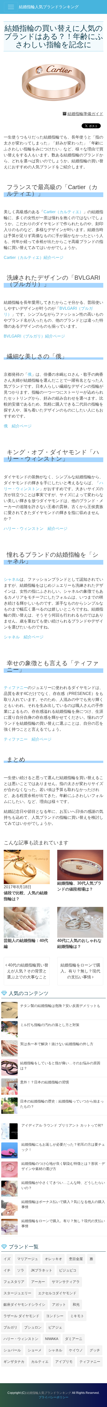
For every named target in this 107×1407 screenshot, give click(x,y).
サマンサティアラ (66, 1282)
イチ (6, 1270)
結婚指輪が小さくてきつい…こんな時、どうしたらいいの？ (63, 1185)
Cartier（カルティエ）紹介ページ (33, 257)
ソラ (20, 1270)
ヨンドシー (54, 1316)
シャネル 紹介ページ (24, 637)
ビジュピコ (67, 1270)
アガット (59, 1304)
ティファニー (16, 688)
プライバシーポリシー (53, 1397)
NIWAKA (51, 1339)
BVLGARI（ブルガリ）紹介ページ (34, 336)
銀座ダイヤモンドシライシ (24, 1304)
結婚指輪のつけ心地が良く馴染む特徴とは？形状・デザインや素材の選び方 (63, 1166)
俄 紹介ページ (18, 426)
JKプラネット (41, 1270)
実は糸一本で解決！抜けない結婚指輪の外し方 (56, 1044)
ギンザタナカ (13, 1362)
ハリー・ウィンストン (20, 1339)
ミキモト (77, 1316)
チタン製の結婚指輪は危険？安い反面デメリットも (60, 1006)
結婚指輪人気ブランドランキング (49, 7)
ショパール (12, 1350)
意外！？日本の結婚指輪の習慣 (44, 1082)
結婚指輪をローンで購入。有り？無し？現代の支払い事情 (80, 971)
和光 (76, 1304)
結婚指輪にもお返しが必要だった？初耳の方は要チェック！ (63, 1147)
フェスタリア (13, 1282)
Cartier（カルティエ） (63, 212)
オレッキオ (53, 1259)
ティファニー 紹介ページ (28, 739)
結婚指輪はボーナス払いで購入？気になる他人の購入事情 (63, 1204)
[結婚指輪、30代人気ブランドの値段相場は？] (80, 865)
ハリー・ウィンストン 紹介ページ (35, 528)
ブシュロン (33, 1327)
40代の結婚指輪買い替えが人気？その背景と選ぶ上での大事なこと (27, 971)
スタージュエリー (17, 1293)
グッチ (95, 1350)
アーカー (38, 1282)
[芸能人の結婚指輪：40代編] (27, 922)
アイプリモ (64, 1362)
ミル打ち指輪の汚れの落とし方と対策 (49, 1025)
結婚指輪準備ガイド (85, 114)
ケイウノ (76, 1350)
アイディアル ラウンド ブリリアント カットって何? (62, 1125)
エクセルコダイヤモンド (57, 1293)
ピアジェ (55, 1327)
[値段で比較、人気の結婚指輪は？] (27, 867)
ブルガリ (10, 1327)
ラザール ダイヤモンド (21, 1316)
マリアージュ (27, 1259)
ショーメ (35, 1350)
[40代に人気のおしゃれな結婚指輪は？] (80, 922)
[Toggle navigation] (11, 7)
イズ (6, 1259)
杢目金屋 (76, 1259)
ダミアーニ (73, 1339)
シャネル (12, 579)
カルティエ (40, 1362)
